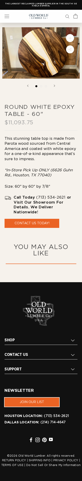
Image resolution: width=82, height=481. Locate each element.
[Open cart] (75, 16)
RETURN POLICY (14, 460)
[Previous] (27, 86)
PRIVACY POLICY (65, 460)
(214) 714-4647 (53, 422)
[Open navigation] (7, 16)
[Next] (54, 86)
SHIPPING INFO (40, 460)
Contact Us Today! (32, 223)
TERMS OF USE (12, 465)
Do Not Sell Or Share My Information (53, 465)
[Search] (67, 16)
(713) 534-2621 (50, 197)
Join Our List (32, 402)
